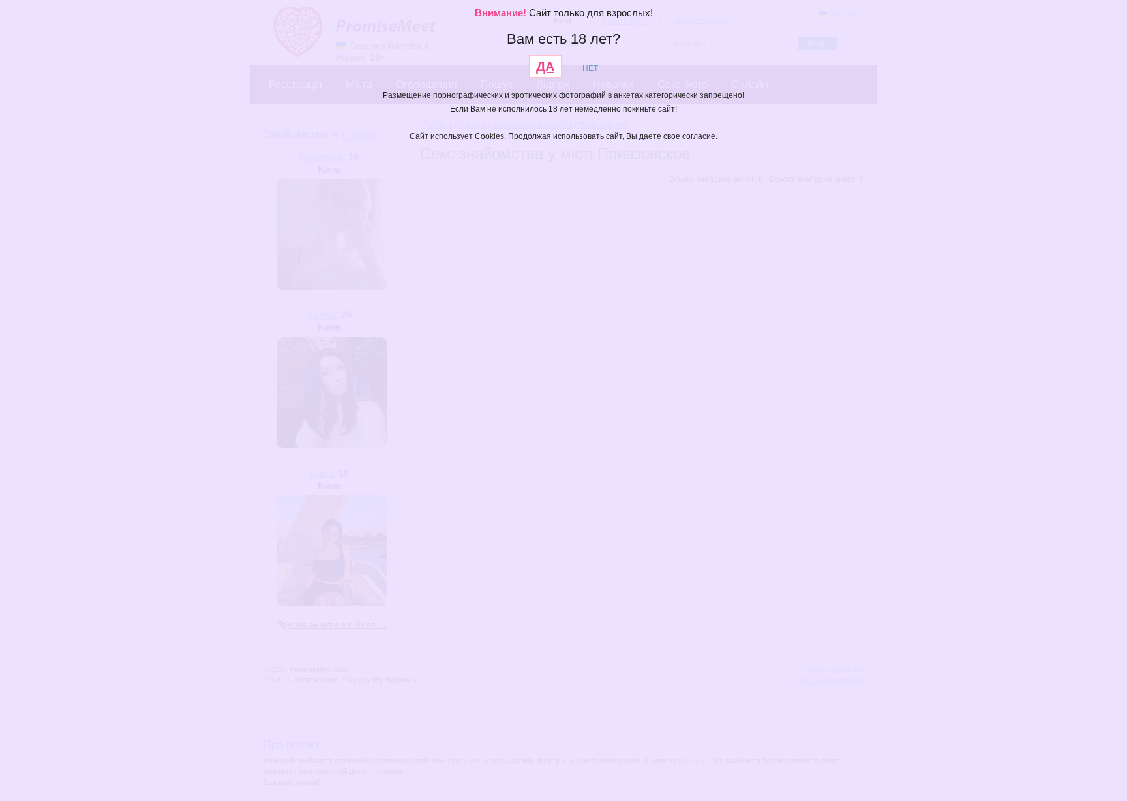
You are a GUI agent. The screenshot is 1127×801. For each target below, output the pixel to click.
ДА (545, 66)
